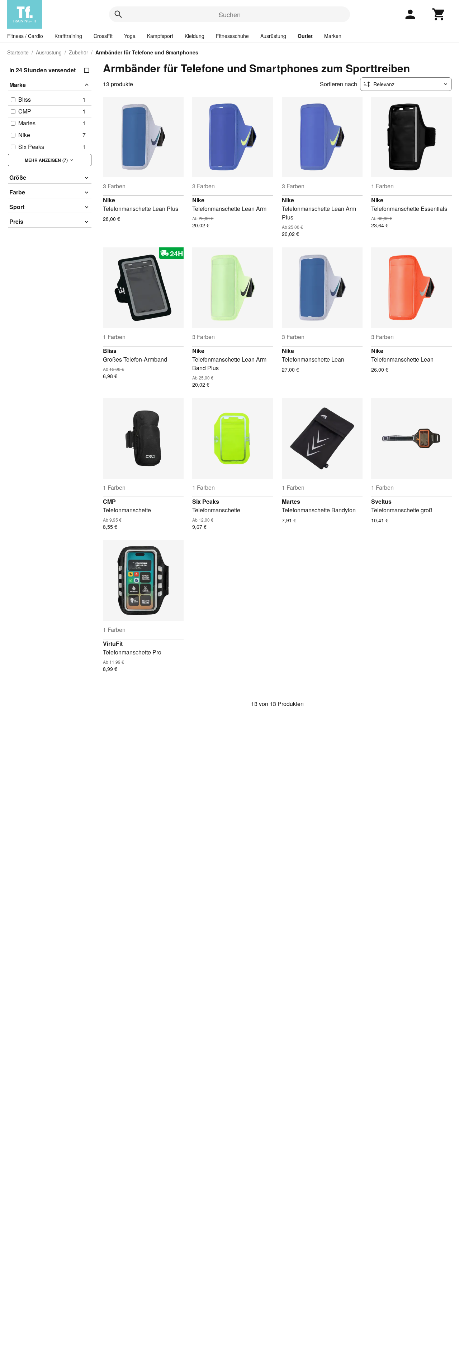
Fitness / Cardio (25, 35)
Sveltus (381, 501)
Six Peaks (205, 501)
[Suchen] (118, 14)
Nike (109, 200)
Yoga (130, 35)
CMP (109, 501)
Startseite (18, 52)
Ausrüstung (273, 35)
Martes (291, 501)
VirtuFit (113, 643)
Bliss (110, 351)
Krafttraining (68, 35)
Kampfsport (160, 35)
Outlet (305, 35)
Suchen (230, 14)
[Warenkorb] (439, 14)
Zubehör (78, 52)
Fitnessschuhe (232, 35)
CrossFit (103, 35)
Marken (332, 35)
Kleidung (194, 35)
